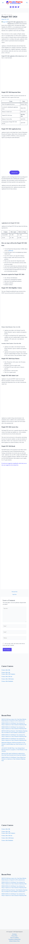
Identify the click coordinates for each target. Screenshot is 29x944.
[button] (27, 3)
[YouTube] (16, 7)
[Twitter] (18, 7)
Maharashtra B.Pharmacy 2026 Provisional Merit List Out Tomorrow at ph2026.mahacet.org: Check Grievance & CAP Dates (14, 744)
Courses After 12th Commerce (8, 674)
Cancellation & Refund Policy (14, 939)
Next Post (14, 594)
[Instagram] (10, 7)
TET (8, 19)
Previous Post (14, 591)
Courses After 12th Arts (7, 676)
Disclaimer (14, 934)
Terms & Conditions (14, 937)
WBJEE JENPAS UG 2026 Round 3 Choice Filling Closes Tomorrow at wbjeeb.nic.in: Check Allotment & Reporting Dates (14, 759)
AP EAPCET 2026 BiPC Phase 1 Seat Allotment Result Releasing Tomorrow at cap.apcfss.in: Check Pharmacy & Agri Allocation (14, 749)
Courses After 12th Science (8, 679)
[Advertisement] (14, 75)
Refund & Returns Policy (14, 941)
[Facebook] (13, 7)
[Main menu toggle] (2, 2)
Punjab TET (4, 19)
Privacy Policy (14, 935)
